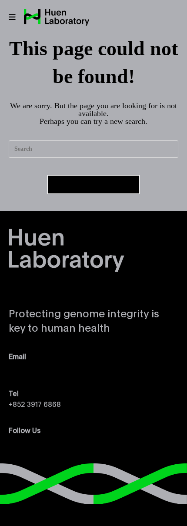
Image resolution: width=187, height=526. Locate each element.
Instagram (25, 441)
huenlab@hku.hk (35, 367)
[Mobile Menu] (12, 17)
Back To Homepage (93, 184)
